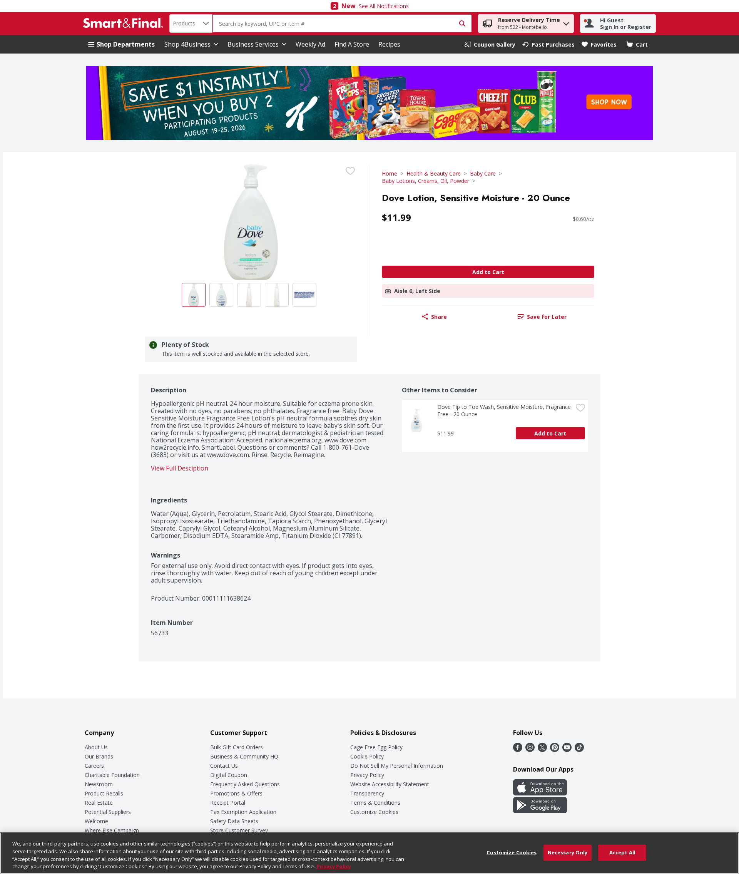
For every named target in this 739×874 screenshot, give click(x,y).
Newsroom (99, 784)
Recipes (389, 44)
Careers (94, 765)
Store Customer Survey (239, 830)
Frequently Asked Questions (245, 784)
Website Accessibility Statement (389, 784)
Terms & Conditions (375, 802)
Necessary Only (568, 852)
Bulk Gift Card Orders (236, 747)
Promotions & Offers (236, 793)
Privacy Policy (367, 775)
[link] (490, 44)
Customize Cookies (374, 811)
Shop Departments (126, 44)
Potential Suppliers (108, 811)
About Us (96, 747)
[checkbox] (350, 171)
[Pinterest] (554, 749)
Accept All (622, 852)
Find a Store (351, 44)
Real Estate (99, 802)
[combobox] (190, 23)
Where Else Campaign (112, 830)
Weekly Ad (310, 44)
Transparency (367, 793)
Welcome (96, 821)
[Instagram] (530, 749)
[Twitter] (542, 749)
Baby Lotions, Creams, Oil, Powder (425, 180)
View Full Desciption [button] (179, 468)
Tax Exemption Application (243, 811)
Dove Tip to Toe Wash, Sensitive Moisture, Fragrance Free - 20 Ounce (504, 410)
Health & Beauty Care (433, 173)
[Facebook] (517, 749)
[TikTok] (579, 749)
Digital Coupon (228, 775)
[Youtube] (567, 749)
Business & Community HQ (244, 756)
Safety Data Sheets (234, 821)
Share (439, 316)
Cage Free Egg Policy (376, 747)
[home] (124, 23)
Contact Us (224, 765)
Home (389, 173)
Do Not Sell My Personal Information (396, 765)
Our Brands (99, 756)
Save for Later (547, 316)
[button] (566, 22)
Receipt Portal (227, 802)
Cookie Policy (367, 756)
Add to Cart (488, 272)
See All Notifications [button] (384, 6)
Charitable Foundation (112, 775)
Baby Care (483, 173)
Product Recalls (104, 793)
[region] (369, 853)
